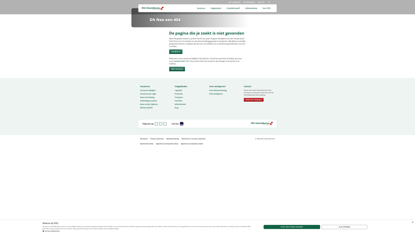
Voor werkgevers (234, 2)
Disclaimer (144, 139)
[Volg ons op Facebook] (156, 123)
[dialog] (207, 227)
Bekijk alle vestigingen (254, 100)
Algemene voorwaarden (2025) (192, 144)
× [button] (412, 222)
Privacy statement (157, 139)
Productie (179, 94)
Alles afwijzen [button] (344, 227)
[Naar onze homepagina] (152, 8)
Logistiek (178, 90)
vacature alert (179, 61)
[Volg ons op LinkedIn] (160, 123)
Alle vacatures (177, 69)
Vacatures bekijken (148, 90)
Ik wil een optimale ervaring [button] (292, 227)
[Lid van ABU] (181, 123)
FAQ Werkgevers (249, 2)
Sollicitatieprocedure (148, 101)
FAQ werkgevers (216, 94)
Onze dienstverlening (218, 90)
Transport (179, 97)
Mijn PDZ (261, 2)
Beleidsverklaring (172, 139)
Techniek (178, 101)
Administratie (180, 104)
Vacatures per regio (148, 94)
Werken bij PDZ (146, 107)
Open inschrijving (147, 97)
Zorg (176, 107)
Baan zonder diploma (149, 104)
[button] (149, 231)
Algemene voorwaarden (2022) (167, 144)
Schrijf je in (175, 51)
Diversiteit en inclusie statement (194, 139)
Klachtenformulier (146, 144)
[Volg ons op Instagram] (164, 123)
